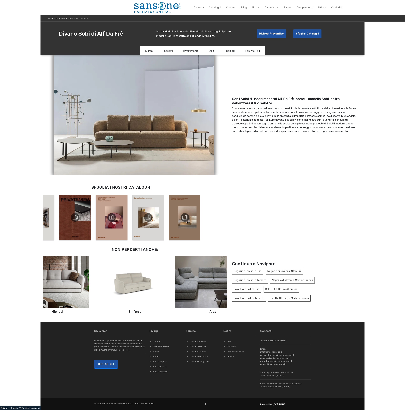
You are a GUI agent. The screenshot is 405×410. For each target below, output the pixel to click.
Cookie (14, 408)
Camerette (271, 7)
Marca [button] (149, 50)
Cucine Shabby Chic (199, 361)
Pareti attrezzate (161, 346)
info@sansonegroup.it (271, 352)
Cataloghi (215, 7)
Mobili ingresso (160, 371)
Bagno (288, 7)
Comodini (231, 346)
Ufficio (322, 7)
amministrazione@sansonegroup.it (277, 355)
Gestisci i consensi (31, 408)
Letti (229, 341)
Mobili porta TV (160, 366)
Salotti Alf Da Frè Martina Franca (289, 298)
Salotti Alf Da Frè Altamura (281, 289)
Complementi (305, 7)
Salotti (79, 18)
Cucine (230, 7)
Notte (255, 7)
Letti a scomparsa (235, 351)
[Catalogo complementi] (96, 217)
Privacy (4, 408)
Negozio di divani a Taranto (250, 280)
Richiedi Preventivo (271, 33)
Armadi (230, 356)
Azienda (199, 7)
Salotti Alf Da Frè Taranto (249, 298)
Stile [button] (211, 50)
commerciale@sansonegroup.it (275, 358)
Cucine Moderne (198, 341)
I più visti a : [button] (252, 50)
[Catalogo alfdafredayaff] (132, 217)
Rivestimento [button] (191, 50)
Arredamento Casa (64, 18)
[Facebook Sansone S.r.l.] (206, 404)
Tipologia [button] (229, 50)
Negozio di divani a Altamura (284, 271)
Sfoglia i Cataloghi (307, 33)
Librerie (156, 341)
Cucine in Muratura (199, 356)
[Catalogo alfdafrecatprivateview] (59, 217)
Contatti (336, 7)
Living (243, 7)
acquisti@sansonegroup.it (273, 364)
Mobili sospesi (160, 361)
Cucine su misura (198, 351)
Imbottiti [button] (168, 50)
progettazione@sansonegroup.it (276, 361)
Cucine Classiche (198, 346)
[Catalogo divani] (169, 217)
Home (50, 18)
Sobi (86, 18)
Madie (156, 351)
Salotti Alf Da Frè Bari (246, 289)
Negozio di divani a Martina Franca (292, 280)
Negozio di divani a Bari (248, 271)
